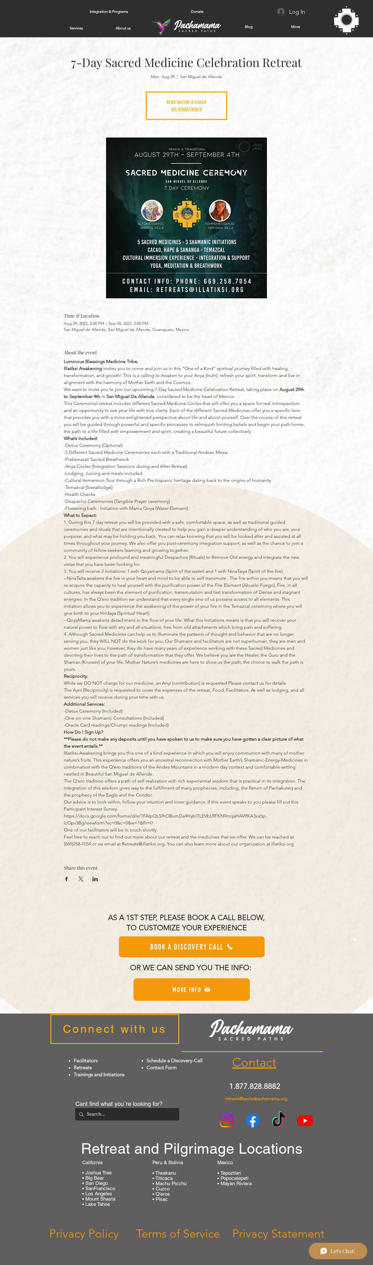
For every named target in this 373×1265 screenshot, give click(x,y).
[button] (109, 11)
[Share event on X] (81, 879)
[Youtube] (305, 1120)
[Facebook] (253, 1120)
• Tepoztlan (229, 1173)
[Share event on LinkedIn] (95, 879)
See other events (186, 109)
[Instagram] (226, 1120)
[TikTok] (279, 1120)
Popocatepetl (234, 1178)
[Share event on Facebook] (66, 879)
